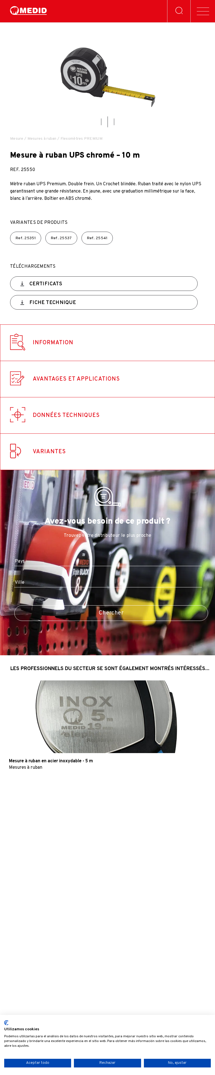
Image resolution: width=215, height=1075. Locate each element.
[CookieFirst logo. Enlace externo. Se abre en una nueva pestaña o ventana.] (6, 1022)
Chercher (111, 613)
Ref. (25, 238)
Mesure (17, 138)
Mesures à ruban (42, 138)
